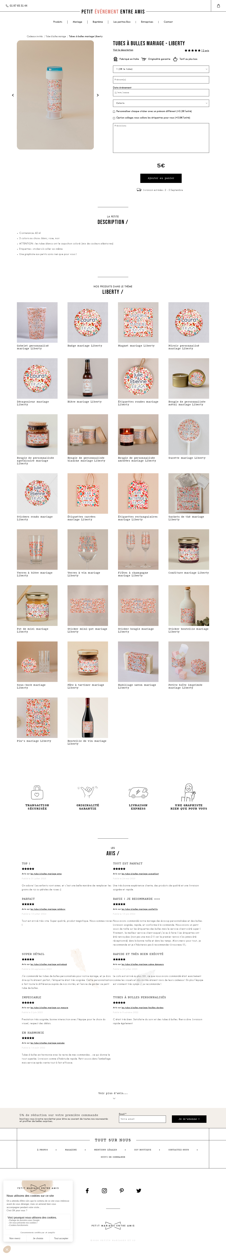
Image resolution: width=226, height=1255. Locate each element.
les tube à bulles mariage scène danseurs (143, 964)
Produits (57, 22)
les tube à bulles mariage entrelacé (48, 964)
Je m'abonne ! (189, 1119)
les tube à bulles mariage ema (46, 874)
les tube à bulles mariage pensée (47, 1043)
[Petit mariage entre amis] (113, 11)
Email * (122, 1114)
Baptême (98, 22)
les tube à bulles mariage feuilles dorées (142, 1008)
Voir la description (123, 50)
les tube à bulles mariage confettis (140, 909)
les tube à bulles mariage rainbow (47, 909)
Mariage (77, 22)
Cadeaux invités (35, 37)
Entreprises (147, 22)
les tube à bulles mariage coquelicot (140, 874)
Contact (168, 22)
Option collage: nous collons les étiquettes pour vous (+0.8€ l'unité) (153, 118)
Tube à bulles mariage (56, 37)
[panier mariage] (218, 6)
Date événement (122, 88)
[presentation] (13, 95)
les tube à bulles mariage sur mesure (49, 1008)
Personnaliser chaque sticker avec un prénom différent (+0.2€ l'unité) (154, 111)
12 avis (205, 51)
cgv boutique (142, 1150)
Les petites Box (122, 22)
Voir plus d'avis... (113, 1093)
